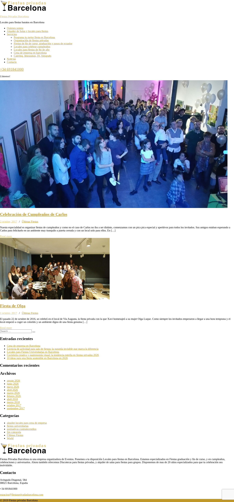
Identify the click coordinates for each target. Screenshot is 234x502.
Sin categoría (14, 432)
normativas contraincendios (21, 429)
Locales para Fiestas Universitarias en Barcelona (33, 351)
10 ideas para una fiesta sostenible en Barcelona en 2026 (37, 358)
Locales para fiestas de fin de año (32, 49)
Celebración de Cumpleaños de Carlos (33, 214)
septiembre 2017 (16, 408)
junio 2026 (13, 383)
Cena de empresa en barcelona (30, 52)
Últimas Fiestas (30, 221)
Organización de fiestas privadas (31, 40)
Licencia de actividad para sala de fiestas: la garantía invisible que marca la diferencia (52, 348)
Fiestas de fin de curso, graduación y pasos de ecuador (43, 43)
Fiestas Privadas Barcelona (14, 16)
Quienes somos (15, 28)
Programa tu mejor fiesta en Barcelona (34, 37)
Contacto (12, 62)
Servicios (12, 34)
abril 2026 (12, 389)
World (10, 438)
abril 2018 (12, 399)
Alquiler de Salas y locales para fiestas (27, 31)
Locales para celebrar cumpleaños (32, 46)
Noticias (11, 58)
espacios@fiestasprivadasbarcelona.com (21, 494)
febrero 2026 (14, 396)
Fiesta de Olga (12, 306)
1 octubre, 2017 (8, 313)
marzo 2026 (13, 393)
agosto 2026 (13, 380)
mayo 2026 (13, 386)
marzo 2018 (13, 402)
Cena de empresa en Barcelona (23, 345)
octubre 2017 (14, 405)
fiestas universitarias (17, 426)
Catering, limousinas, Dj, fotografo (32, 55)
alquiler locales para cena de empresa (27, 422)
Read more (6, 236)
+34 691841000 (12, 69)
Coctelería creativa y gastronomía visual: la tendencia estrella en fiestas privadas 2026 (53, 355)
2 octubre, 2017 (8, 221)
